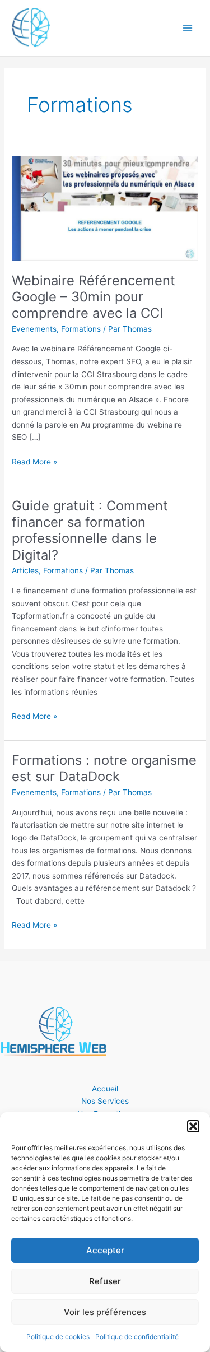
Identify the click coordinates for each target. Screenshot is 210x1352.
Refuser (105, 1281)
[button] (193, 1126)
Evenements (34, 328)
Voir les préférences (105, 1312)
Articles (25, 570)
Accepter (105, 1250)
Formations (81, 328)
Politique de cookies (58, 1336)
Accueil (105, 1088)
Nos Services (105, 1101)
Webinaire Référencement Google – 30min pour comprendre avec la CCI (93, 296)
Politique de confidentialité (137, 1336)
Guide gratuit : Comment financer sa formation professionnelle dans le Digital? (90, 530)
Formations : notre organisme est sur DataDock (104, 768)
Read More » (34, 461)
